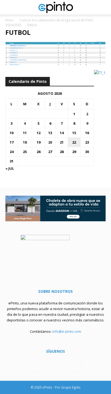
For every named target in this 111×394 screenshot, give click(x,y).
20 (50, 142)
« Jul (9, 168)
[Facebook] (33, 367)
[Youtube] (77, 367)
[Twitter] (62, 367)
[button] (9, 7)
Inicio (9, 20)
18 (25, 142)
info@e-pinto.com (66, 331)
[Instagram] (48, 367)
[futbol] (55, 64)
